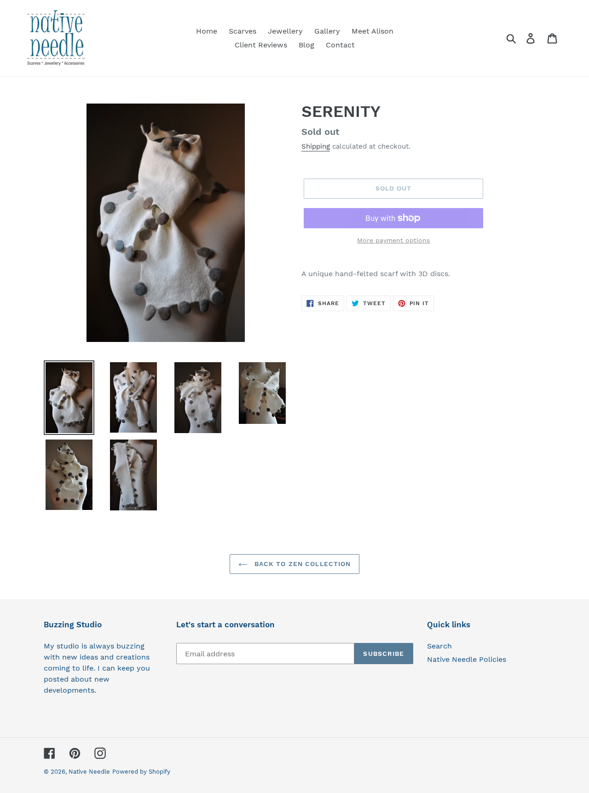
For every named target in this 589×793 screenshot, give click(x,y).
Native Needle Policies (466, 659)
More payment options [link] (393, 240)
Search (439, 646)
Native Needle (89, 771)
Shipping (315, 146)
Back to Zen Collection (301, 563)
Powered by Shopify (141, 771)
